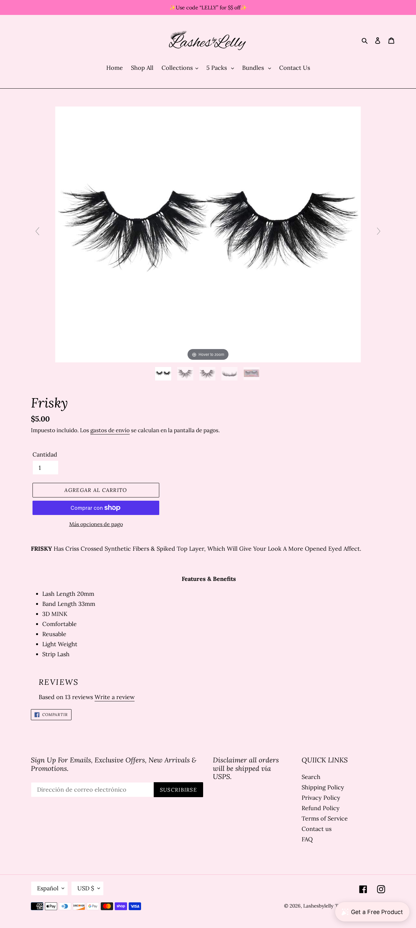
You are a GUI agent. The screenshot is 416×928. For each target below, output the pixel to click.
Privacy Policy (321, 797)
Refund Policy (321, 808)
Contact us (317, 829)
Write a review (115, 697)
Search (311, 777)
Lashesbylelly (318, 906)
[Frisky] (164, 374)
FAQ (307, 839)
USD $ (85, 888)
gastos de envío (110, 430)
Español (47, 888)
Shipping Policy (323, 787)
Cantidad (44, 454)
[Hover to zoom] (208, 233)
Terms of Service (325, 818)
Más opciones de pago (96, 524)
